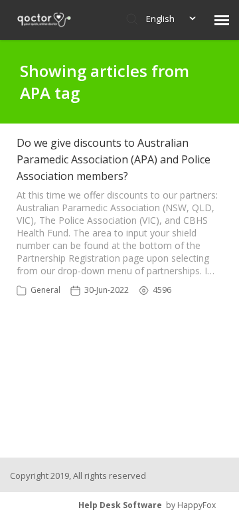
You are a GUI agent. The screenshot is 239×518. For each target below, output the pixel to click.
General (45, 290)
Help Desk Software (120, 505)
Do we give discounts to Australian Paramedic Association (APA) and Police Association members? (113, 159)
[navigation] (221, 20)
